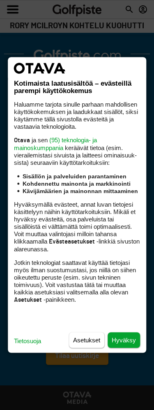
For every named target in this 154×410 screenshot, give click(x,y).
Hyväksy (124, 340)
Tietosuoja (27, 340)
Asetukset (86, 340)
